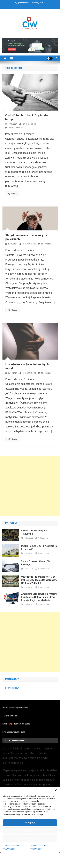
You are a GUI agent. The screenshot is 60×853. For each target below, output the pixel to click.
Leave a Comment (15, 128)
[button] (55, 790)
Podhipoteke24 (12, 688)
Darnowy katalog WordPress (15, 708)
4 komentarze (46, 373)
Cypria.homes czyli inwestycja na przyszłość (39, 548)
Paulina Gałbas (29, 124)
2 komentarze (46, 244)
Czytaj (14, 194)
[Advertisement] (30, 486)
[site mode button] (50, 58)
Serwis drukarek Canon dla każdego (35, 563)
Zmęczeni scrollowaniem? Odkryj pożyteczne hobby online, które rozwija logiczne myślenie (39, 597)
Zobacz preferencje (30, 838)
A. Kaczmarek (43, 538)
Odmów (30, 830)
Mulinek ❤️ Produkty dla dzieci (16, 724)
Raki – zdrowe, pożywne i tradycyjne (34, 532)
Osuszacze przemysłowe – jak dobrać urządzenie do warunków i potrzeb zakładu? (39, 580)
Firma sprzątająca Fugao (13, 732)
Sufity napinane (9, 716)
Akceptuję (30, 822)
